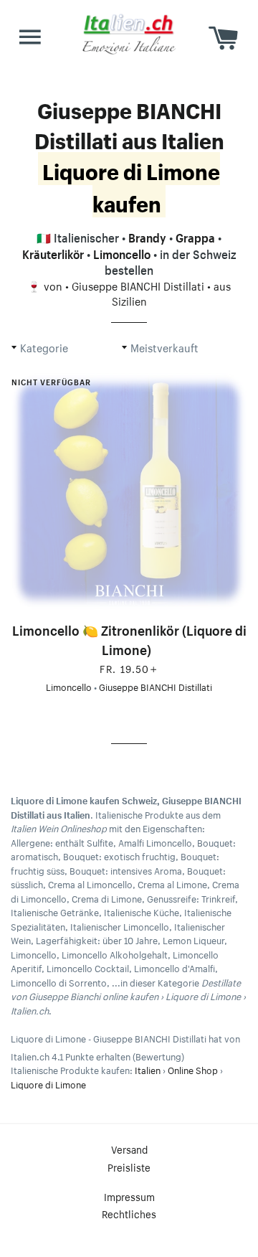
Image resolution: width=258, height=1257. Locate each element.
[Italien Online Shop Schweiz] (129, 33)
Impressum (129, 1196)
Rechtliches (129, 1213)
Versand (129, 1149)
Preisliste (129, 1166)
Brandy (147, 236)
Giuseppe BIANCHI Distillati (138, 284)
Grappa (195, 236)
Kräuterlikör (53, 252)
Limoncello (121, 252)
